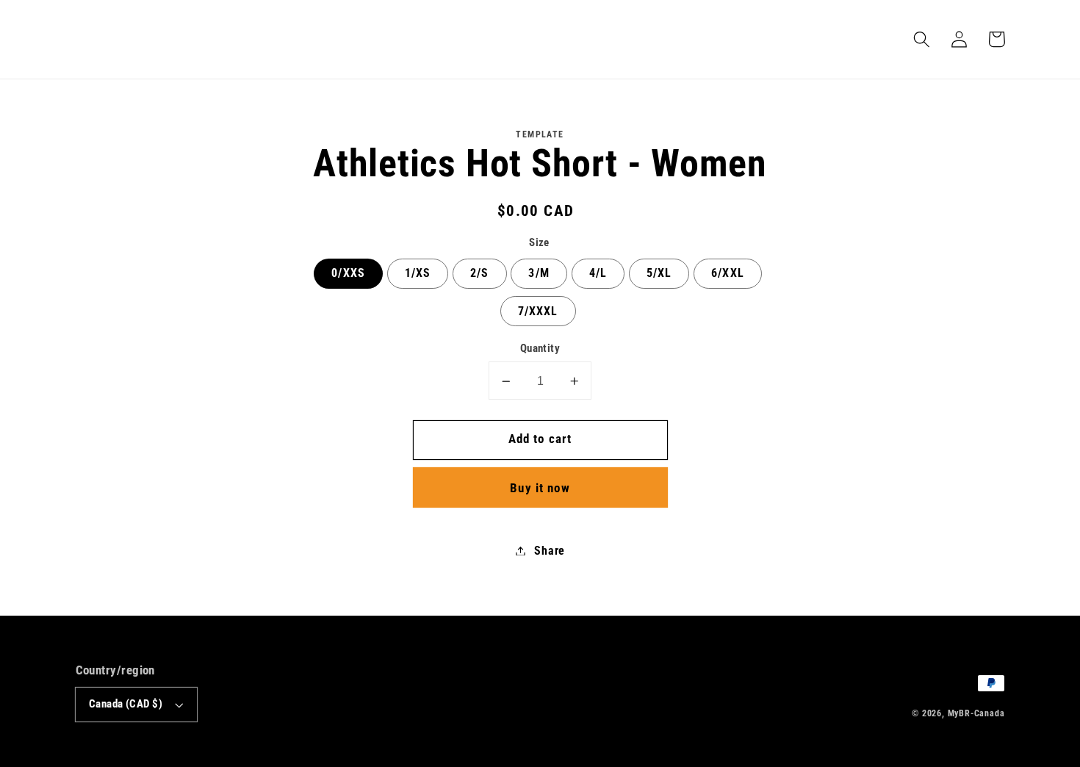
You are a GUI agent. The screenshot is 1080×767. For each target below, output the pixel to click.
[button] (922, 39)
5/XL (659, 274)
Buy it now (540, 487)
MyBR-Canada (976, 713)
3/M (538, 274)
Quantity (540, 349)
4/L (598, 274)
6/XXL (727, 274)
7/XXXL (538, 311)
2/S (479, 274)
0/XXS (348, 274)
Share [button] (549, 551)
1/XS (418, 274)
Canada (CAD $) (125, 703)
